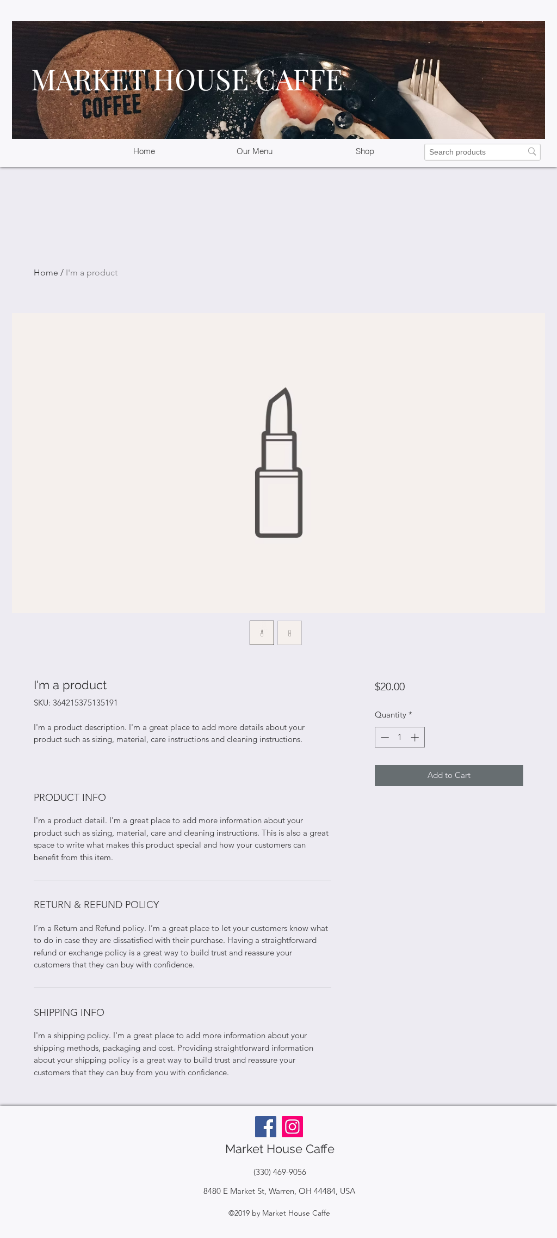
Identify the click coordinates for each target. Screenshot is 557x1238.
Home (46, 272)
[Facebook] (265, 1126)
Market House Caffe (280, 1149)
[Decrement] (383, 737)
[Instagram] (292, 1126)
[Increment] (416, 737)
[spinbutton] (400, 737)
